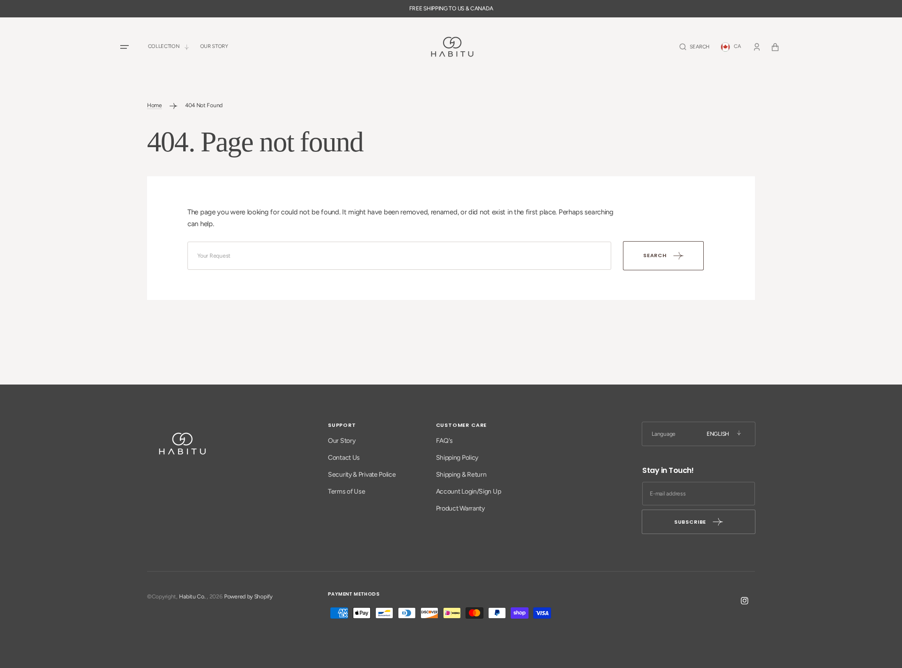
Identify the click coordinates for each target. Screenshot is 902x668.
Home (154, 105)
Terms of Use (346, 491)
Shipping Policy (457, 458)
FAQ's (444, 441)
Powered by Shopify (248, 596)
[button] (694, 46)
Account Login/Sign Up (468, 491)
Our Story (341, 441)
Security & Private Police (362, 475)
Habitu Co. (192, 596)
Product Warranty (460, 508)
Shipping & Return (461, 475)
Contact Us (344, 458)
